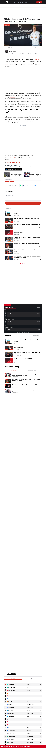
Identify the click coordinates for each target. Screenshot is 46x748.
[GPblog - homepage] (7, 2)
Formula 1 (7, 64)
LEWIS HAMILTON (18, 5)
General (7, 25)
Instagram (8, 162)
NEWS (17, 2)
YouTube (18, 162)
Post (23, 203)
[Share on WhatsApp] (20, 185)
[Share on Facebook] (23, 185)
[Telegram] (29, 185)
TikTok (13, 162)
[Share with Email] (35, 185)
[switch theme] (31, 2)
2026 (38, 674)
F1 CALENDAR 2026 (27, 5)
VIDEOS (21, 2)
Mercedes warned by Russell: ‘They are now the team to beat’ (15, 746)
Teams (31, 678)
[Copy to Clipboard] (32, 185)
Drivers (13, 678)
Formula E (37, 59)
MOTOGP (12, 5)
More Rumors (36, 335)
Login (39, 2)
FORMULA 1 (6, 5)
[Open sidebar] (14, 2)
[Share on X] (26, 185)
